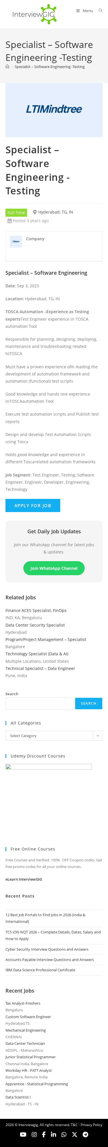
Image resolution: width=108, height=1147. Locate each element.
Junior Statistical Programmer (30, 1056)
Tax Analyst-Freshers (22, 1003)
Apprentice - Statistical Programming (36, 1083)
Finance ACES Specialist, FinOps (36, 610)
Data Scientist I (18, 1097)
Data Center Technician (25, 1043)
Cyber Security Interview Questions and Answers (46, 949)
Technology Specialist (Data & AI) (36, 653)
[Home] (7, 66)
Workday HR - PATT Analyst (28, 1070)
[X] (64, 1135)
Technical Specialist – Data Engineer (40, 668)
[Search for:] (98, 10)
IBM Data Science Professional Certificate (40, 969)
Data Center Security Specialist (35, 625)
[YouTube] (23, 1135)
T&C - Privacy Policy (86, 1124)
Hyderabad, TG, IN (55, 212)
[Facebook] (44, 1135)
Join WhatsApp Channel (54, 568)
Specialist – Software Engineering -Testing (50, 66)
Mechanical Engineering (25, 1030)
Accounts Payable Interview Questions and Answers (49, 959)
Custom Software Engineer (28, 1016)
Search (11, 693)
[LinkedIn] (53, 1135)
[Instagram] (34, 1135)
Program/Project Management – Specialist (45, 639)
